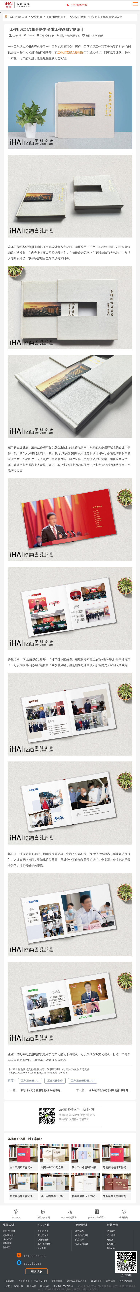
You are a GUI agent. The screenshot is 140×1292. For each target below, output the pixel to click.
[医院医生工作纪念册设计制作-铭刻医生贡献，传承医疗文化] (54, 1162)
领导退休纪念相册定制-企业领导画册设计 (43, 1090)
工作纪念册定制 (30, 1080)
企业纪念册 (43, 1231)
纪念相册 (36, 16)
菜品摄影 (79, 1239)
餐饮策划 (81, 1224)
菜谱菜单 (79, 1231)
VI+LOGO (7, 1239)
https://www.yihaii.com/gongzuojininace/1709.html (38, 1072)
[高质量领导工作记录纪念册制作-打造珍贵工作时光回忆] (23, 1191)
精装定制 (112, 1224)
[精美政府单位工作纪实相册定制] (85, 1191)
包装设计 (7, 1247)
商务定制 (111, 1248)
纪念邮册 (111, 1235)
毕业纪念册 (43, 1239)
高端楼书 (111, 1244)
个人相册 (42, 1248)
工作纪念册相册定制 (82, 1080)
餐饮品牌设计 (81, 1235)
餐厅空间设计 (81, 1244)
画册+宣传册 (9, 1231)
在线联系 (36, 1271)
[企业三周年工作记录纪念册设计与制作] (23, 1162)
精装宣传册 (8, 1235)
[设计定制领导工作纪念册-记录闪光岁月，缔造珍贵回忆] (54, 1191)
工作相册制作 (55, 1080)
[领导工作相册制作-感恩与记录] (85, 1162)
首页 (24, 16)
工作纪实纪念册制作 (70, 52)
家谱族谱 (111, 1231)
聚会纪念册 (43, 1235)
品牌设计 (8, 1224)
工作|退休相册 (54, 16)
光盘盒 (110, 1239)
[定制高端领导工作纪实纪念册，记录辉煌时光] (116, 1162)
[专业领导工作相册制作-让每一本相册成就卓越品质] (116, 1191)
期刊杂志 (7, 1243)
